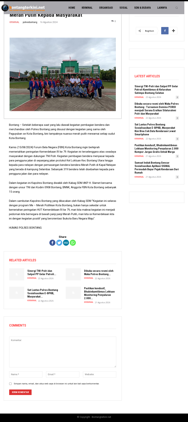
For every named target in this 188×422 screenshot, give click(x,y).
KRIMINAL (14, 22)
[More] (173, 30)
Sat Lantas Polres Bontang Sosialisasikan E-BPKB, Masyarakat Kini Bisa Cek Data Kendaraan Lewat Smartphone (155, 129)
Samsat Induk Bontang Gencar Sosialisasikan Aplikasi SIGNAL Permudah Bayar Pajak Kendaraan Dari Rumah (157, 167)
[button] (176, 8)
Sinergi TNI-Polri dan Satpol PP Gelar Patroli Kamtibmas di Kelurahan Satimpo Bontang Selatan (156, 90)
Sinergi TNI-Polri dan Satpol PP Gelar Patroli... (41, 272)
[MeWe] (66, 243)
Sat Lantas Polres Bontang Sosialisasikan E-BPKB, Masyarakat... (42, 293)
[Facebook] (52, 243)
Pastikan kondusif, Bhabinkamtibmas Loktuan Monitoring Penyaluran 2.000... (99, 293)
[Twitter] (59, 243)
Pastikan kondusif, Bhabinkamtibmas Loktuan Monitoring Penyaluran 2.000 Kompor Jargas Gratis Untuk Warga (156, 149)
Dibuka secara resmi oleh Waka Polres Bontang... (98, 272)
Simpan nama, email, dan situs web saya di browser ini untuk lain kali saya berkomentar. (56, 384)
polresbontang (30, 22)
